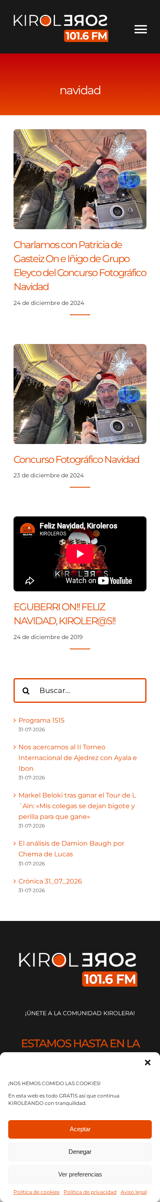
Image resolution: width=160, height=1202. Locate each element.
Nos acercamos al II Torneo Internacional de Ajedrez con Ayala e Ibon (77, 757)
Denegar (80, 1151)
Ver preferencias (80, 1174)
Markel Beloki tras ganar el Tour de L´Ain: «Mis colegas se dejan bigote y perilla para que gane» (77, 805)
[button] (148, 1062)
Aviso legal (134, 1192)
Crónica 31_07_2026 (50, 881)
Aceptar (80, 1128)
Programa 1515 (41, 720)
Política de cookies (36, 1192)
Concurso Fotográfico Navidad (76, 459)
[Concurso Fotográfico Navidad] (80, 349)
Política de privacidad (90, 1192)
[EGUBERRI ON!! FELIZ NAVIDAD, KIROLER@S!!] (80, 553)
